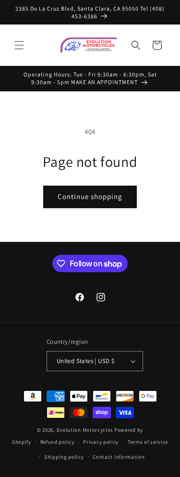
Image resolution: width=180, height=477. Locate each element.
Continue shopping (90, 196)
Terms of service (148, 442)
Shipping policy (64, 456)
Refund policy (57, 442)
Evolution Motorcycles (85, 430)
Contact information (118, 456)
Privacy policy (101, 442)
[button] (19, 45)
